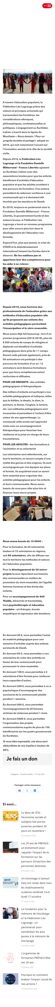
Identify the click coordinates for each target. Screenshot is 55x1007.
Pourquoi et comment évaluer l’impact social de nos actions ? (36, 979)
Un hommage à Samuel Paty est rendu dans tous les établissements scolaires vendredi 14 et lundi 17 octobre (36, 887)
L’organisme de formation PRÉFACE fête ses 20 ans (35, 958)
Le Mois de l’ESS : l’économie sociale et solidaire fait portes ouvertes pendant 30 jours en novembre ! (33, 821)
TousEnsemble (26, 774)
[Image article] (10, 816)
